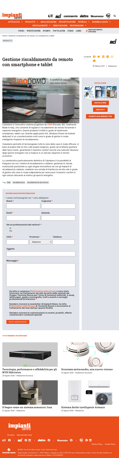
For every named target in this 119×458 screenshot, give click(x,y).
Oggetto (10, 249)
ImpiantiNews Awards (95, 31)
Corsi (70, 31)
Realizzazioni (48, 22)
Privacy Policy (97, 444)
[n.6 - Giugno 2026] (100, 93)
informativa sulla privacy (43, 291)
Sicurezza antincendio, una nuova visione (87, 369)
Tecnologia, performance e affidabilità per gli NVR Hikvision (29, 371)
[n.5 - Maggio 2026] (112, 93)
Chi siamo (11, 435)
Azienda (45, 213)
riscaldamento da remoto (37, 182)
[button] (115, 16)
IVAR (8, 182)
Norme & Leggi (100, 22)
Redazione (112, 66)
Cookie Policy (110, 444)
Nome (10, 201)
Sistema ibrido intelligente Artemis (83, 407)
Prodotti (30, 22)
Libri (78, 31)
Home (4, 36)
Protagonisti (40, 25)
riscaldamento (19, 182)
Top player (59, 31)
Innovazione (60, 25)
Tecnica (82, 22)
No (10, 231)
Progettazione (67, 22)
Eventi (46, 31)
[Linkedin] (29, 440)
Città (9, 237)
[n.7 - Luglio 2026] (89, 93)
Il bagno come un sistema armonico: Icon (27, 407)
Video (21, 31)
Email (9, 213)
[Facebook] (9, 440)
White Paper (34, 31)
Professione (77, 25)
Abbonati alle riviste (24, 435)
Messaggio (12, 261)
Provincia (35, 237)
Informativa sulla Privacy (23, 306)
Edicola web (100, 103)
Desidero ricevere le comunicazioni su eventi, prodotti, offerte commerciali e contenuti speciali (40, 314)
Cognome (47, 201)
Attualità (14, 22)
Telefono (57, 237)
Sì (10, 228)
